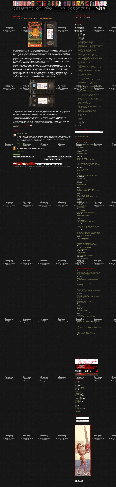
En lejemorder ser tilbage (83, 270)
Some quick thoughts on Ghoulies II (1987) (87, 111)
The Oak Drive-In (81, 173)
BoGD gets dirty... (81, 63)
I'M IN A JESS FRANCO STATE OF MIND (87, 163)
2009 (78, 33)
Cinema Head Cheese (82, 258)
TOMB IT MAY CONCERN (83, 195)
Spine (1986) (80, 65)
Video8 (77, 407)
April (79, 119)
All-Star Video (80, 315)
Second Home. (80, 170)
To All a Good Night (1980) (83, 101)
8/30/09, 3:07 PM (20, 151)
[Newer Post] (23, 157)
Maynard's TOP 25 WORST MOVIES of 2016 (87, 244)
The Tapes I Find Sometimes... (84, 78)
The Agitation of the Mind (83, 215)
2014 (78, 25)
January (80, 123)
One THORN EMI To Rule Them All (85, 51)
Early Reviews (78, 391)
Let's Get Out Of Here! (82, 206)
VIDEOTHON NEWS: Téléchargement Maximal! (87, 279)
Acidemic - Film (81, 178)
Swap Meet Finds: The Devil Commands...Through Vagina (90, 45)
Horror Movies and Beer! (83, 169)
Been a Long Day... (82, 69)
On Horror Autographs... (83, 107)
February (80, 122)
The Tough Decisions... (83, 109)
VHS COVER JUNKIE (82, 310)
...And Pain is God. (82, 53)
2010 (78, 31)
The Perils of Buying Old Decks (84, 113)
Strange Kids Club (81, 225)
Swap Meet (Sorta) (79, 402)
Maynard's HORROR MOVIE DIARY (86, 243)
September (80, 38)
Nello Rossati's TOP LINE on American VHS (87, 73)
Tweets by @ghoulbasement (82, 136)
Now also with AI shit (81, 285)
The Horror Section (82, 153)
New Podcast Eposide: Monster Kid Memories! (87, 175)
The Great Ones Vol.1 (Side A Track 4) (85, 159)
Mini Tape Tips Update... (83, 61)
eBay (76, 410)
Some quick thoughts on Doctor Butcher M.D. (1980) (89, 46)
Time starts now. (81, 81)
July (79, 115)
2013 (78, 27)
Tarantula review (80, 207)
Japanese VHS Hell (82, 326)
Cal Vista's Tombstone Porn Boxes (85, 49)
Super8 (77, 400)
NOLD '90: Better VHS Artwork (84, 62)
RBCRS (77, 397)
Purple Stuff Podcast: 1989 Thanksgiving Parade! (88, 186)
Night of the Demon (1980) (83, 249)
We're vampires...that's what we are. (86, 42)
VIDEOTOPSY (80, 278)
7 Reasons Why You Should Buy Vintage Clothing (88, 202)
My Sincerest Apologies (83, 105)
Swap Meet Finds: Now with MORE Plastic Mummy (89, 77)
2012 (78, 28)
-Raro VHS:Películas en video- (85, 332)
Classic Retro (78, 388)
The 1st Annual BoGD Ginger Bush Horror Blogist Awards (90, 99)
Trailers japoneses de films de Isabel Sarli (86, 333)
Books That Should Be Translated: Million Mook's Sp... (89, 106)
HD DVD (77, 392)
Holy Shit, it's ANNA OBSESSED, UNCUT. (87, 50)
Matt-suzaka (20, 133)
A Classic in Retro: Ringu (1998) (85, 95)
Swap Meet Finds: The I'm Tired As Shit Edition (88, 98)
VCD (76, 405)
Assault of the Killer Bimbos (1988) (84, 312)
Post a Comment (16, 154)
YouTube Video (79, 408)
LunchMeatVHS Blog (82, 295)
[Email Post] (31, 125)
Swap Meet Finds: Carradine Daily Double (87, 110)
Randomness (78, 398)
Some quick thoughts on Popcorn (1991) (86, 82)
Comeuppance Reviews (83, 238)
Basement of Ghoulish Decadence (86, 320)
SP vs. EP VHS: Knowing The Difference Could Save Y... (90, 57)
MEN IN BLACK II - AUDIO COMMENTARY (86, 316)
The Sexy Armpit (81, 184)
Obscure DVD (78, 395)
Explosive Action (81, 289)
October (80, 37)
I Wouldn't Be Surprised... (83, 71)
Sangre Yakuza (81, 220)
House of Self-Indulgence (83, 210)
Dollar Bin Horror (81, 252)
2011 (78, 30)
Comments (80, 420)
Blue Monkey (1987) (82, 87)
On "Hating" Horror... (82, 97)
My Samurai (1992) (81, 239)
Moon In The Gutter (82, 158)
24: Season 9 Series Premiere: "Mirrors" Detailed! (88, 91)
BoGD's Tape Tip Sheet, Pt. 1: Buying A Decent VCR (89, 67)
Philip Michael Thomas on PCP (84, 102)
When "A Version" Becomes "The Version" (87, 47)
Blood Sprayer (78, 382)
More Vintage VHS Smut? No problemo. (86, 59)
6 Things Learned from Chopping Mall (86, 66)
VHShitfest (80, 305)
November (80, 35)
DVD (76, 389)
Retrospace (80, 201)
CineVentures (80, 147)
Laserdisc (77, 394)
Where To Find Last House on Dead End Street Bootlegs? (90, 43)
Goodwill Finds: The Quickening (85, 89)
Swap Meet (78, 401)
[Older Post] (59, 157)
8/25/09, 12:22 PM (21, 143)
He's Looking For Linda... (83, 93)
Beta (76, 381)
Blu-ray (77, 384)
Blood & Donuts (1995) (83, 75)
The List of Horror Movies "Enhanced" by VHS (86, 404)
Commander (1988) (82, 114)
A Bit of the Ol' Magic (82, 90)
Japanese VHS (79, 393)
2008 (78, 125)
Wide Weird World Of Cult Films (85, 247)
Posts (78, 418)
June (79, 117)
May (79, 118)
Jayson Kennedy (22, 145)
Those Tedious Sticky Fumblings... (85, 74)
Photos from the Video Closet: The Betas (87, 54)
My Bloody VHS (80, 155)
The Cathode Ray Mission (83, 142)
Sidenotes (77, 399)
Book (76, 385)
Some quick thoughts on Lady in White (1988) (88, 55)
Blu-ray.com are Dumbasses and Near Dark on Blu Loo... (90, 58)
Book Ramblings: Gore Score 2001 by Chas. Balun (89, 70)
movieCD (77, 411)
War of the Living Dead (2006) (84, 103)
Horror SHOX (80, 231)
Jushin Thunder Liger (81, 302)
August (79, 39)
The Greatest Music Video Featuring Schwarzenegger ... (90, 86)
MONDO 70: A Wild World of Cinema (86, 189)
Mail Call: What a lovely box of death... (86, 41)
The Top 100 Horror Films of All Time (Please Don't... (89, 94)
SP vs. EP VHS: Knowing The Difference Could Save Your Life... (33, 18)
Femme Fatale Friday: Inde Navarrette (85, 144)
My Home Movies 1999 (82, 307)
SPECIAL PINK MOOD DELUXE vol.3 (85, 221)
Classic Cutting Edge (80, 387)
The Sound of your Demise (84, 301)
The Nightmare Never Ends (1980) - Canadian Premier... (90, 83)
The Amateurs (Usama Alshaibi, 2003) (85, 212)
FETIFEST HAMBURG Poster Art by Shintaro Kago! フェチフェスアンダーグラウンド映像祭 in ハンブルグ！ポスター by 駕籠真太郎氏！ (88, 234)
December (80, 34)
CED (76, 386)
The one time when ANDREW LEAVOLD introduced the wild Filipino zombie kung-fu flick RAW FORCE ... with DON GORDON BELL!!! (88, 273)
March (79, 121)
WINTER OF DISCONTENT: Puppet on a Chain (87, 216)
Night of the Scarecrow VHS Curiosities (86, 85)
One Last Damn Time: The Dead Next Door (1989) (89, 79)
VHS (20, 126)
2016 (78, 24)
